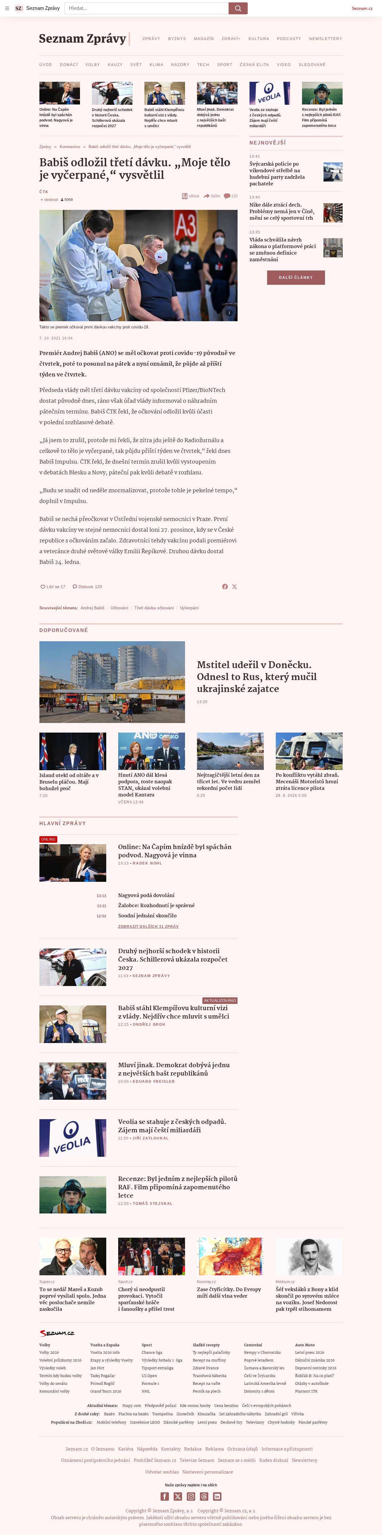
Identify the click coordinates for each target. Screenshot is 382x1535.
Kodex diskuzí (273, 1460)
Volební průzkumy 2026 (60, 1360)
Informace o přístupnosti (287, 1449)
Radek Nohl (147, 863)
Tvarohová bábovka (210, 1376)
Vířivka (297, 1414)
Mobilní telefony (111, 1422)
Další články (296, 278)
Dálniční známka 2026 (315, 1360)
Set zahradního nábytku (240, 1414)
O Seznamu (103, 1449)
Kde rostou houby (195, 1406)
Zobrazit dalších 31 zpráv (148, 927)
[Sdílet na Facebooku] (225, 587)
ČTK (43, 192)
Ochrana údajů (242, 1449)
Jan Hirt (97, 1368)
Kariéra (125, 1449)
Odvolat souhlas (162, 1472)
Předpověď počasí (160, 1406)
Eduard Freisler (154, 1081)
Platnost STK (306, 1391)
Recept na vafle (206, 1384)
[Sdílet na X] (235, 587)
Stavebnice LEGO (145, 1422)
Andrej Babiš (92, 607)
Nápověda (147, 1449)
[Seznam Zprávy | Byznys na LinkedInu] (217, 1496)
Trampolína (162, 1414)
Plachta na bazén (133, 1414)
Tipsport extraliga (157, 1368)
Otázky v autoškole (312, 1384)
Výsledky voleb (52, 1368)
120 (234, 196)
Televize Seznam (197, 1460)
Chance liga (152, 1353)
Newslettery (304, 1460)
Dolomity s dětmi (259, 1391)
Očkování (119, 607)
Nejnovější (267, 142)
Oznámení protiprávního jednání (95, 1460)
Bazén (109, 1414)
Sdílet (215, 196)
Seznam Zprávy (151, 976)
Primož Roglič (102, 1384)
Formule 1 (150, 1384)
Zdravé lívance (206, 1368)
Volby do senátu (53, 1384)
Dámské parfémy (179, 1422)
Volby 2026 (49, 1353)
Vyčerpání (189, 607)
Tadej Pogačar (102, 1376)
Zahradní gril (276, 1414)
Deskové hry (231, 1422)
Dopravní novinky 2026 (315, 1368)
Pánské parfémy (312, 1422)
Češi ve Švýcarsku (259, 1376)
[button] (59, 93)
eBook (194, 196)
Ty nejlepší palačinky (211, 1353)
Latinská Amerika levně (265, 1384)
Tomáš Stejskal (153, 1204)
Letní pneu (207, 1422)
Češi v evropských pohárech (266, 1406)
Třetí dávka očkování (154, 607)
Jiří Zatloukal (151, 1138)
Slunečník (185, 1414)
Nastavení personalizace (207, 1472)
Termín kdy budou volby (60, 1376)
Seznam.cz (362, 8)
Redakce (193, 1449)
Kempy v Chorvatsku (262, 1353)
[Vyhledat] (238, 8)
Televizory (255, 1422)
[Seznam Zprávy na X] (178, 1496)
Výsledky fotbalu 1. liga (162, 1360)
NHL (146, 1391)
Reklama (214, 1449)
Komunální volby (54, 1391)
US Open (149, 1376)
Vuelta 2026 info (105, 1353)
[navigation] (7, 8)
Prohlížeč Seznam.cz (155, 1460)
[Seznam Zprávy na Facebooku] (165, 1496)
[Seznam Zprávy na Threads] (204, 1496)
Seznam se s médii (237, 1460)
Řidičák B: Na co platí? (314, 1376)
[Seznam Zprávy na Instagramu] (191, 1496)
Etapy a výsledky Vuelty (111, 1360)
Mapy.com (131, 1406)
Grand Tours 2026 (105, 1391)
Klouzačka (206, 1414)
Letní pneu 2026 (309, 1353)
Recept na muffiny (209, 1360)
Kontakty (171, 1449)
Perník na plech (207, 1391)
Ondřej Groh (149, 1024)
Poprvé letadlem (258, 1360)
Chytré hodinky (281, 1422)
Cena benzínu (226, 1406)
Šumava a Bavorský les (264, 1368)
